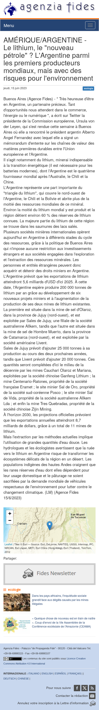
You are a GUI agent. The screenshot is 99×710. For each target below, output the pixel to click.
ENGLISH (47, 673)
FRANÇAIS (74, 673)
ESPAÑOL (60, 673)
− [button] (9, 520)
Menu (9, 25)
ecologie (88, 88)
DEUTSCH (9, 678)
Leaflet (8, 544)
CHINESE (23, 678)
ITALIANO (34, 673)
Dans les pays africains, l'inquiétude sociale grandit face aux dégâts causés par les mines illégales (60, 599)
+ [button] (9, 513)
